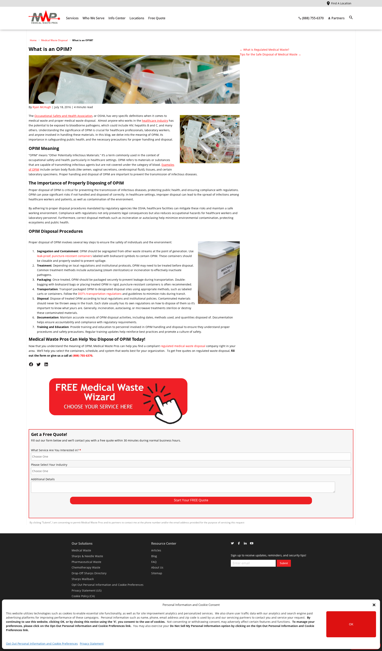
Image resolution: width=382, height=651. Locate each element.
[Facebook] (32, 366)
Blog (154, 556)
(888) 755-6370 (82, 355)
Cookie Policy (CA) (83, 596)
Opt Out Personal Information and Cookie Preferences (42, 643)
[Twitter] (40, 366)
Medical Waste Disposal (54, 40)
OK (351, 624)
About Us (157, 567)
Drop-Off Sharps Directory (89, 573)
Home (33, 40)
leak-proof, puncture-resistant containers (64, 256)
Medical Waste (81, 550)
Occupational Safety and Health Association (63, 116)
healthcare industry (155, 120)
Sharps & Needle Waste (87, 556)
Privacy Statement (92, 643)
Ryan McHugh (42, 107)
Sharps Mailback (83, 579)
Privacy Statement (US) (86, 590)
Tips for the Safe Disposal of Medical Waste (270, 54)
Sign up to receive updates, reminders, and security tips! (268, 555)
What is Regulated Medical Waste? (264, 49)
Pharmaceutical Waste (86, 562)
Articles (156, 550)
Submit (284, 563)
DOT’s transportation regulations (100, 294)
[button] (374, 605)
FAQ (154, 562)
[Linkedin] (47, 366)
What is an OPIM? (50, 49)
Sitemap (156, 573)
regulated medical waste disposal (183, 346)
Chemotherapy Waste (86, 567)
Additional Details (43, 479)
